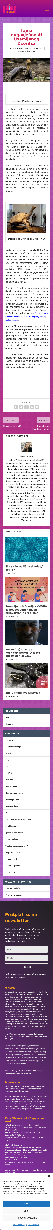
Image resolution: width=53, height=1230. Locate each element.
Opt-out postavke (19, 1225)
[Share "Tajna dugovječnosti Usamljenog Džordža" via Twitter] (21, 407)
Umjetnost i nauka (13, 852)
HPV (7, 717)
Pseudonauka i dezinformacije (18, 819)
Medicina (9, 779)
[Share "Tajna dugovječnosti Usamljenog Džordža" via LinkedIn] (32, 407)
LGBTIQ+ (9, 773)
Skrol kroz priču (12, 826)
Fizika (7, 766)
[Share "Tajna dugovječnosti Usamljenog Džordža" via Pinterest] (26, 407)
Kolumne (9, 724)
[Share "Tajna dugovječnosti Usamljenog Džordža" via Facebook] (15, 407)
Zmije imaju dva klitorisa (22, 692)
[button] (49, 1176)
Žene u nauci (10, 872)
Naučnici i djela (11, 786)
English (8, 760)
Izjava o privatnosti (32, 1225)
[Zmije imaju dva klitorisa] (26, 675)
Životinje (31, 51)
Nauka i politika (12, 799)
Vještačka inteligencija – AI (17, 846)
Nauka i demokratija (14, 793)
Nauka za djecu (11, 806)
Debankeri (9, 740)
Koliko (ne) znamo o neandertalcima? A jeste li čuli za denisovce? (23, 653)
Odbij (26, 1211)
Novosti (8, 813)
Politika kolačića (12, 888)
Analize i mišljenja (13, 746)
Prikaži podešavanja (26, 1218)
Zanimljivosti (11, 859)
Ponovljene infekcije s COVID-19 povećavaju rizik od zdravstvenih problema (26, 609)
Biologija (22, 51)
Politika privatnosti (13, 895)
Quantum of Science (14, 832)
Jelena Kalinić (24, 48)
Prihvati (26, 1203)
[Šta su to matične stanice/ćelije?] (26, 549)
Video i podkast (12, 839)
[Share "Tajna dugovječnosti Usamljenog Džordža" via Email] (37, 407)
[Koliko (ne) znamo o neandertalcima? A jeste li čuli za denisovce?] (26, 632)
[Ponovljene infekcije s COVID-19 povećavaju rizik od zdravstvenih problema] (26, 589)
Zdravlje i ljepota (12, 865)
